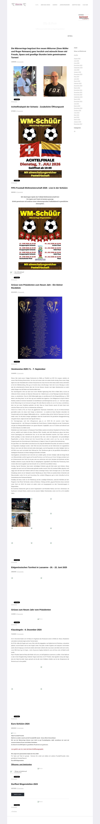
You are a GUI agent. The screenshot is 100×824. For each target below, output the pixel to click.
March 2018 (77, 119)
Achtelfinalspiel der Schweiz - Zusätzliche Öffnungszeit (37, 107)
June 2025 (76, 69)
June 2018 (76, 112)
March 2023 (77, 81)
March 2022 (77, 88)
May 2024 (76, 76)
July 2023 (76, 79)
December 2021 (78, 90)
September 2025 (78, 67)
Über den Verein (45, 4)
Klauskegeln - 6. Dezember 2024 (26, 630)
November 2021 (78, 92)
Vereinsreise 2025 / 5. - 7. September (28, 369)
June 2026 (76, 63)
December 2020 (78, 94)
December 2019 (78, 101)
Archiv (76, 55)
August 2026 (77, 58)
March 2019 (77, 106)
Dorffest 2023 (76, 4)
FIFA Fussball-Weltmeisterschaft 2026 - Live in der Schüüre (39, 188)
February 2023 (77, 83)
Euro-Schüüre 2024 (20, 724)
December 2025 (78, 65)
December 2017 (78, 124)
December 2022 (78, 85)
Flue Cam (85, 4)
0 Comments (20, 61)
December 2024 (78, 74)
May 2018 (76, 115)
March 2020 (77, 99)
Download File (17, 273)
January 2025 (77, 72)
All (74, 131)
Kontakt (55, 4)
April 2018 (76, 117)
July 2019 (76, 103)
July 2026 (76, 60)
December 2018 (78, 108)
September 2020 (78, 97)
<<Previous (14, 811)
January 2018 (77, 121)
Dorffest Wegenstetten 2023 (24, 784)
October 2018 (77, 110)
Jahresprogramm (65, 4)
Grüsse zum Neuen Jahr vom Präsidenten (31, 610)
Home (36, 4)
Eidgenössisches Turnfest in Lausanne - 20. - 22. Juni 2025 (39, 567)
